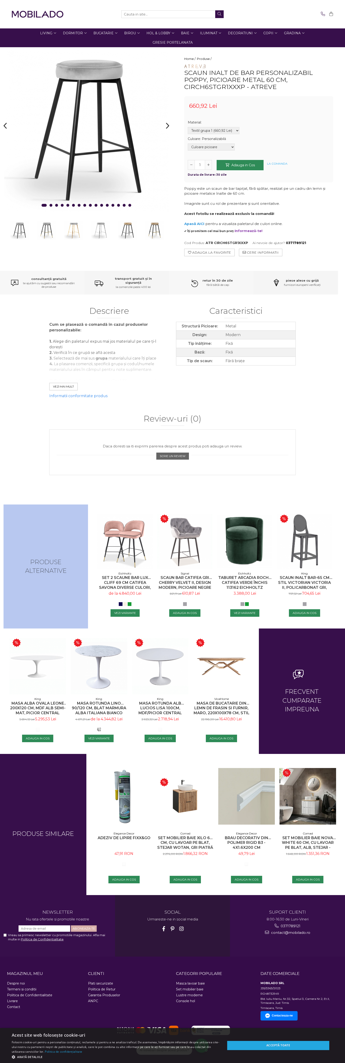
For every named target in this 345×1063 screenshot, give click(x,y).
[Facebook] (164, 929)
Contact (13, 1007)
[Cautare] (219, 14)
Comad (185, 833)
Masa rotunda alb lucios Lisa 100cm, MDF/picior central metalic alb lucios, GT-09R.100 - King (160, 708)
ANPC (93, 1001)
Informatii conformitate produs (78, 396)
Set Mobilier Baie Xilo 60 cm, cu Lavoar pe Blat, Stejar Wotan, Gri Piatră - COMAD (185, 843)
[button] (115, 1056)
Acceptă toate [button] (278, 1045)
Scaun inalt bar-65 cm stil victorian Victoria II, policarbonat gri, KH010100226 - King (304, 582)
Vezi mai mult (63, 386)
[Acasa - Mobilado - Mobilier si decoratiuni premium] (37, 14)
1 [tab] (44, 205)
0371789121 (290, 926)
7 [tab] (79, 205)
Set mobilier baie (189, 989)
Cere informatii (262, 252)
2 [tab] (51, 205)
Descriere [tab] (109, 311)
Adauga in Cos (242, 165)
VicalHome (221, 699)
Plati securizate (100, 983)
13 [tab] (113, 205)
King (304, 573)
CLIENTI (96, 973)
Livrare (12, 1001)
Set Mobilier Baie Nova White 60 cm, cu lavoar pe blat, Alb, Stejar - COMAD (308, 843)
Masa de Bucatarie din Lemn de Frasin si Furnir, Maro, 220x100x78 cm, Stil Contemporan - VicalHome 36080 (221, 708)
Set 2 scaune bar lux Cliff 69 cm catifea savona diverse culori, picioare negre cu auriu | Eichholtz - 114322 (125, 582)
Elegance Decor (124, 833)
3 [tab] (56, 205)
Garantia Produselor (104, 995)
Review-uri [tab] (172, 419)
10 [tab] (96, 205)
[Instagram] (181, 929)
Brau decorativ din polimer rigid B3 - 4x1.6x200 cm (246, 843)
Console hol (185, 1001)
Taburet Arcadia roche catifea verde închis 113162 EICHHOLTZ (244, 582)
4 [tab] (62, 205)
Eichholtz (125, 573)
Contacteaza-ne (282, 1015)
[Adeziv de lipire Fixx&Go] (124, 796)
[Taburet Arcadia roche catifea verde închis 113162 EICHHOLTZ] (244, 541)
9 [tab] (90, 205)
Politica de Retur (101, 989)
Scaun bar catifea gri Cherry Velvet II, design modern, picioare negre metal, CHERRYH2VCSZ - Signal (185, 582)
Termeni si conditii (21, 989)
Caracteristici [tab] (236, 311)
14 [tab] (118, 205)
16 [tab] (129, 205)
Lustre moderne (189, 995)
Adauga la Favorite (211, 252)
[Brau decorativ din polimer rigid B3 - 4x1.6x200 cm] (246, 796)
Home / (190, 59)
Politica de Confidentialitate (42, 939)
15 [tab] (124, 205)
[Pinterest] (173, 929)
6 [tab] (73, 205)
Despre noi (16, 983)
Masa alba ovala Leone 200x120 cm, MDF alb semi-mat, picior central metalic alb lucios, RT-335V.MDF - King (37, 708)
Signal (185, 573)
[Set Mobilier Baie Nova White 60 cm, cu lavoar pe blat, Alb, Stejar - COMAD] (308, 796)
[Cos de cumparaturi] (330, 14)
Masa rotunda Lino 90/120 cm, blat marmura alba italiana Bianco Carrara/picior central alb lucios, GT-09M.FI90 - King (99, 708)
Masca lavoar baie (190, 983)
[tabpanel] (86, 129)
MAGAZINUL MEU (25, 973)
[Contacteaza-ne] (322, 14)
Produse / (204, 59)
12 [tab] (107, 205)
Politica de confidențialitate (63, 1052)
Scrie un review (172, 456)
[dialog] (172, 1045)
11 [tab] (101, 205)
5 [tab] (67, 205)
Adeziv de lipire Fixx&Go (124, 838)
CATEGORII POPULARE (199, 973)
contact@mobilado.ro (290, 932)
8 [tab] (84, 205)
